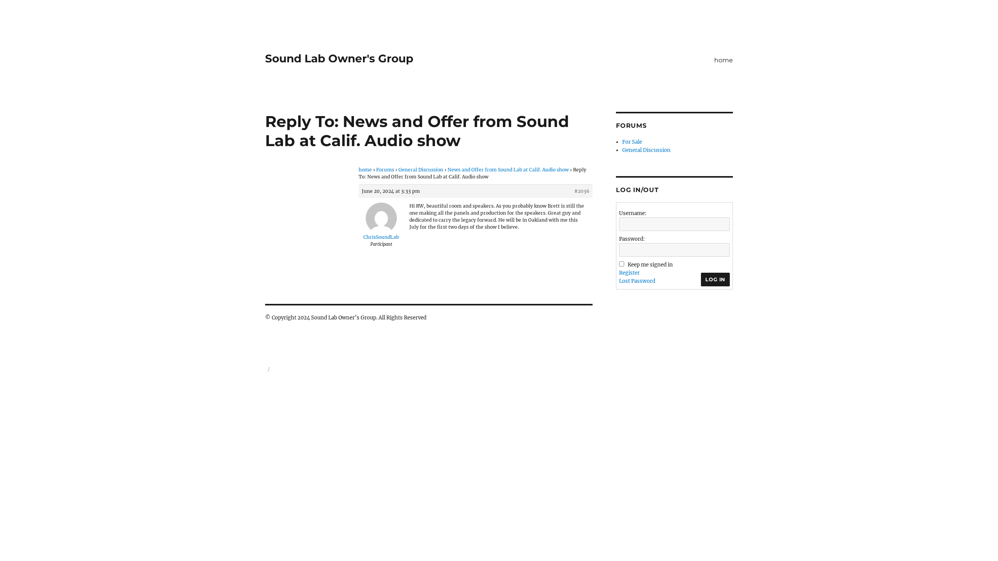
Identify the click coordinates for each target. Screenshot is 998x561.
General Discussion (420, 170)
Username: (632, 213)
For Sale (632, 142)
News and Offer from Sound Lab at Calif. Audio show (508, 170)
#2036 (581, 191)
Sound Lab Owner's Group (339, 58)
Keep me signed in (650, 264)
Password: (632, 239)
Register (629, 273)
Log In (715, 279)
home (723, 60)
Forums (385, 170)
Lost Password (637, 281)
